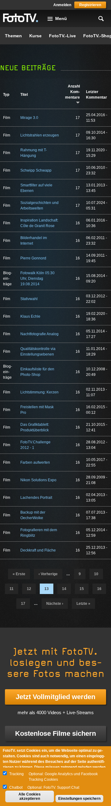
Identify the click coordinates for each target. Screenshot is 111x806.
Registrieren (90, 5)
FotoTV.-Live (62, 35)
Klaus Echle (30, 316)
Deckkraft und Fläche (38, 550)
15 (82, 589)
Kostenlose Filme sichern (55, 733)
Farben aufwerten (35, 462)
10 (96, 574)
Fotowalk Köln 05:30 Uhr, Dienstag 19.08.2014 (37, 278)
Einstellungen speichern (79, 798)
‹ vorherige (48, 574)
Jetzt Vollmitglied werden (55, 697)
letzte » (83, 603)
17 (23, 603)
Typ (6, 94)
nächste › (54, 603)
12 (29, 589)
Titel (24, 94)
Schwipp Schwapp (35, 170)
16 (99, 589)
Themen (13, 35)
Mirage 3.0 (29, 118)
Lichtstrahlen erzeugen (39, 135)
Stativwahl (29, 299)
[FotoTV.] (20, 18)
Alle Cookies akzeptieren (29, 796)
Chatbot (16, 787)
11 (12, 589)
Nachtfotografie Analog (39, 334)
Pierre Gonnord (33, 258)
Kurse (35, 35)
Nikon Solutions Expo (38, 480)
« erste (19, 574)
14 (64, 589)
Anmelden (62, 5)
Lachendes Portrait (36, 497)
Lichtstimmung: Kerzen (39, 392)
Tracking (16, 774)
